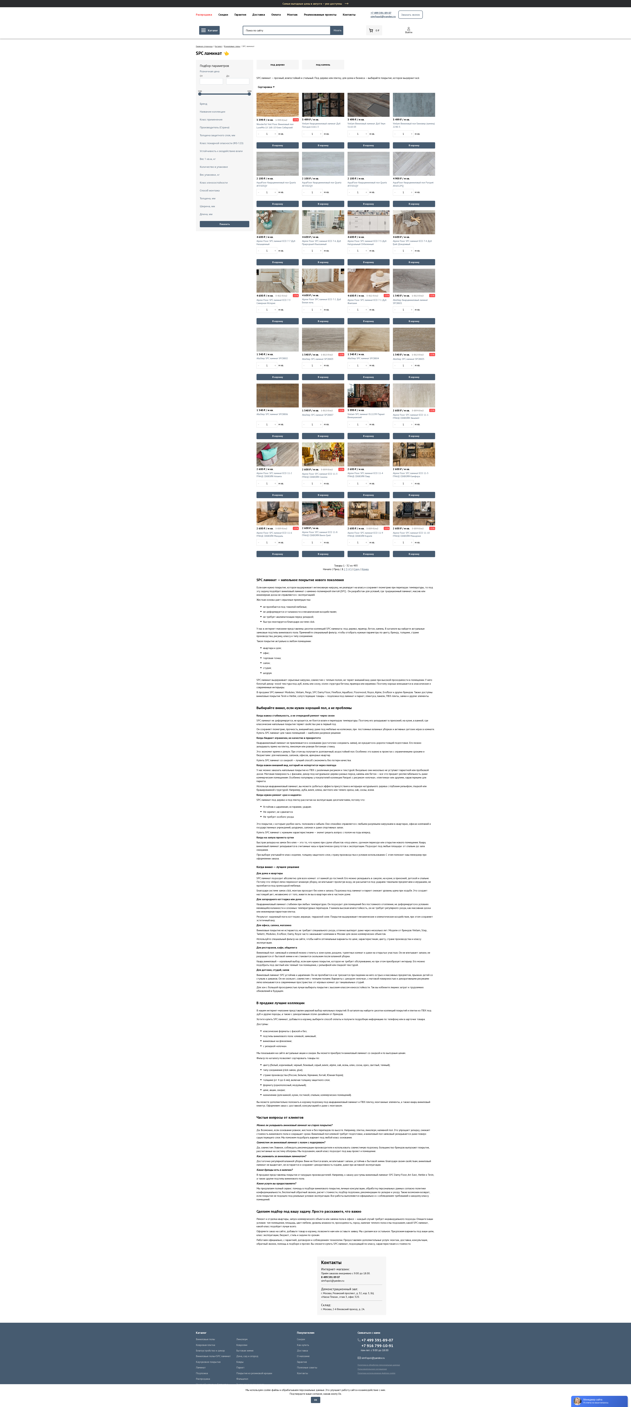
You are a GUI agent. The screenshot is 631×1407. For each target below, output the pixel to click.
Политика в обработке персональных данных (379, 1365)
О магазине (303, 1356)
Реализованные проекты (320, 14)
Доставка (258, 14)
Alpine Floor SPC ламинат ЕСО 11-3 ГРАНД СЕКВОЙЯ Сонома (320, 475)
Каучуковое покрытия (208, 1361)
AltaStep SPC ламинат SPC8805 (408, 359)
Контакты (349, 14)
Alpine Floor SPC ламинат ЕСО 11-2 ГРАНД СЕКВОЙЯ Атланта (274, 475)
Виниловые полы (232, 46)
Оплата (276, 14)
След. (357, 569)
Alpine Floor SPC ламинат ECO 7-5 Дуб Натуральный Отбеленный (367, 243)
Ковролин (241, 1345)
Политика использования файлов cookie (376, 1373)
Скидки (223, 14)
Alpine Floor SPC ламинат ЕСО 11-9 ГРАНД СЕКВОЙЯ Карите (365, 534)
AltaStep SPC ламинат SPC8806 (272, 414)
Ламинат (201, 1367)
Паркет (240, 1367)
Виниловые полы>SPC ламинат (213, 1356)
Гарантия (240, 14)
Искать (337, 30)
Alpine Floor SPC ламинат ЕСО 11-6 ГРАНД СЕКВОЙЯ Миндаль (274, 534)
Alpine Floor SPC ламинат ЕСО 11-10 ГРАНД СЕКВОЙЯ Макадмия (411, 534)
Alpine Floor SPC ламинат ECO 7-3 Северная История (274, 302)
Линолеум (241, 1339)
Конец (365, 569)
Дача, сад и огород (247, 1356)
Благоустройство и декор (210, 1350)
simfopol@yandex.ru (383, 16)
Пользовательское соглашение (372, 1369)
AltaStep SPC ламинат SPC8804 (363, 358)
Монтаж (292, 14)
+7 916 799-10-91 (377, 1345)
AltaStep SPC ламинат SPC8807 (317, 414)
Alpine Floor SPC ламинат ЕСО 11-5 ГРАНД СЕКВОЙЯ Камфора (410, 475)
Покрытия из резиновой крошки (254, 1373)
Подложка (202, 1373)
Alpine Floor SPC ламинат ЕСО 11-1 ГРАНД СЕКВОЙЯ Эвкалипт (410, 416)
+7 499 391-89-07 (381, 12)
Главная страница (204, 46)
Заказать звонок (410, 14)
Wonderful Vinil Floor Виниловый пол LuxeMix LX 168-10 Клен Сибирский (275, 126)
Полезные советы (307, 1367)
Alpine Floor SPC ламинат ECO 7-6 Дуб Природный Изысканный (321, 243)
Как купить (303, 1345)
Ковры (240, 1361)
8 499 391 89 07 (330, 1277)
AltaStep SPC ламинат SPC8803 (317, 359)
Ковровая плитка (205, 1345)
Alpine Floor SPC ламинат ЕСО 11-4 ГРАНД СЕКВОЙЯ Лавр (365, 475)
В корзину (277, 145)
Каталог (218, 46)
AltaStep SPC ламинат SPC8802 (272, 358)
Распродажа (204, 14)
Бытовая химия (244, 1350)
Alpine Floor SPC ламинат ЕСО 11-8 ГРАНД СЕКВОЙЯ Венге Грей (320, 534)
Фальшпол (242, 1378)
